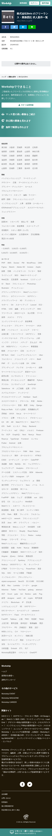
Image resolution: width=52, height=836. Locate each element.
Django (39, 405)
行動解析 (5, 552)
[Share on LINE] (32, 27)
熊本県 (27, 168)
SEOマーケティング (10, 640)
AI (13, 388)
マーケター (30, 326)
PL (25, 564)
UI (2, 284)
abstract (39, 590)
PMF (3, 363)
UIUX (39, 326)
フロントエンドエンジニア (23, 199)
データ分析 (6, 472)
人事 (21, 203)
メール (34, 485)
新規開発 (5, 510)
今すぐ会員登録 (27, 105)
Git (12, 305)
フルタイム (35, 514)
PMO (27, 619)
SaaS (35, 397)
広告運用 (14, 279)
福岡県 (4, 152)
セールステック (23, 611)
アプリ (19, 317)
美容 (39, 569)
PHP (3, 263)
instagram (20, 476)
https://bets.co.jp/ (23, 21)
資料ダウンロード (9, 680)
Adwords (38, 472)
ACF (3, 594)
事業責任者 (6, 527)
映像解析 (14, 552)
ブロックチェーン (25, 577)
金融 (13, 548)
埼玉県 (27, 147)
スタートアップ (33, 226)
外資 (33, 401)
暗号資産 (38, 598)
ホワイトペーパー (18, 296)
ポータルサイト (26, 455)
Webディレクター (30, 292)
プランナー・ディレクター (12, 187)
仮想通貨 (5, 548)
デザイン (5, 296)
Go (3, 435)
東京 (3, 585)
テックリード (23, 393)
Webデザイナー (22, 422)
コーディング (13, 460)
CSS (10, 309)
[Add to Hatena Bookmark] (23, 27)
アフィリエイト (17, 485)
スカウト (11, 317)
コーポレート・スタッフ (11, 195)
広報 (14, 182)
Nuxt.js (26, 548)
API (15, 523)
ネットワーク (34, 564)
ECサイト (13, 531)
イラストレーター (9, 405)
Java (9, 523)
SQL (3, 573)
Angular (5, 556)
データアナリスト (28, 615)
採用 (3, 317)
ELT (26, 648)
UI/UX (11, 414)
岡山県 (12, 164)
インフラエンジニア (9, 203)
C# (3, 422)
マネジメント (22, 418)
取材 (39, 271)
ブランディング (8, 367)
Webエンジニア (19, 527)
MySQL (18, 464)
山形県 (27, 152)
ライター (31, 271)
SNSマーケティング (28, 552)
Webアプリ (35, 422)
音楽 (20, 405)
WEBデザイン (11, 347)
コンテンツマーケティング (12, 321)
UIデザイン (32, 296)
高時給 (4, 414)
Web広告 (5, 279)
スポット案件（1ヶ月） (20, 230)
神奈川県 (35, 152)
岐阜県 (4, 164)
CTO (34, 388)
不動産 (29, 573)
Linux (37, 451)
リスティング (35, 279)
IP (23, 602)
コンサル (34, 439)
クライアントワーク (9, 300)
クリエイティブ (21, 359)
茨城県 (19, 147)
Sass (28, 485)
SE (21, 606)
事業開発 (34, 347)
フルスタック (7, 455)
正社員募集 (35, 234)
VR (7, 422)
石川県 (35, 168)
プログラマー (7, 627)
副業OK (5, 222)
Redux (30, 535)
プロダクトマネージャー (11, 451)
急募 (32, 222)
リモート (35, 330)
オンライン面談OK (9, 234)
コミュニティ (17, 502)
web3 (19, 598)
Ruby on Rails (7, 409)
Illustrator (5, 288)
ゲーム (23, 539)
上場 (20, 619)
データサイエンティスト (28, 182)
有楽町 (34, 619)
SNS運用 (31, 527)
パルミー (35, 523)
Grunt (9, 594)
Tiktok (41, 619)
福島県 (27, 160)
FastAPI (5, 619)
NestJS (21, 581)
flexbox (28, 594)
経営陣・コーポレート (34, 203)
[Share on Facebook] (5, 27)
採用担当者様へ (8, 676)
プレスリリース (28, 506)
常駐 (3, 535)
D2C (9, 573)
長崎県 (19, 164)
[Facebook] (22, 784)
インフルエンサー (9, 577)
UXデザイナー (30, 606)
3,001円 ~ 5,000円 (19, 249)
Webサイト (6, 506)
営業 (39, 334)
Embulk (14, 648)
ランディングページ (9, 481)
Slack (8, 284)
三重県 (19, 168)
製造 (30, 627)
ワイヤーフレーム (17, 569)
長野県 (35, 164)
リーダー (25, 585)
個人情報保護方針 (8, 806)
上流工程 (5, 623)
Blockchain (15, 602)
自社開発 (14, 489)
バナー (32, 359)
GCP (8, 435)
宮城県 (12, 168)
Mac (9, 585)
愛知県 (19, 152)
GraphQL (16, 435)
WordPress (31, 263)
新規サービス (30, 372)
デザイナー (6, 182)
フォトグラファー (9, 212)
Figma (4, 267)
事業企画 (5, 380)
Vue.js (18, 414)
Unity (32, 405)
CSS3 (4, 460)
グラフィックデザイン (10, 493)
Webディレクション (10, 544)
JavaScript (32, 384)
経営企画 (5, 376)
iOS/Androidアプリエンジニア (13, 208)
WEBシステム (7, 632)
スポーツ (16, 506)
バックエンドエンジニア (11, 178)
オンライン (19, 636)
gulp (16, 594)
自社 (41, 497)
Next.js (31, 435)
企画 (19, 443)
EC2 (40, 305)
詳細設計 (23, 627)
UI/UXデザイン (16, 564)
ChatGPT (33, 652)
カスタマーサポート (9, 401)
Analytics (19, 468)
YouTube (22, 590)
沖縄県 (12, 160)
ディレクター (7, 326)
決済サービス (7, 636)
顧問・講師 (6, 199)
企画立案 (5, 334)
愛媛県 (35, 156)
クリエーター (12, 351)
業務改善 (29, 556)
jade (35, 594)
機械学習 (31, 380)
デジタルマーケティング (11, 397)
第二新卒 (20, 510)
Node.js (5, 564)
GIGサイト (6, 716)
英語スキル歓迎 (8, 239)
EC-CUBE (30, 581)
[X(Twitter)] (29, 784)
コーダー (25, 460)
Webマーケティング (29, 275)
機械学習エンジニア (28, 544)
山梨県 (4, 168)
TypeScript (14, 439)
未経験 (4, 464)
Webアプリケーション (30, 493)
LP (28, 476)
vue (35, 497)
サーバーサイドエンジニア (12, 372)
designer (10, 598)
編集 (16, 309)
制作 (40, 552)
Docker (16, 263)
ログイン (34, 3)
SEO (16, 275)
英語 (41, 623)
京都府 (12, 156)
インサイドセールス (9, 338)
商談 (21, 640)
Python (40, 380)
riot (21, 594)
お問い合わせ (6, 798)
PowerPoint (30, 569)
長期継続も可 (33, 409)
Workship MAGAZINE (10, 698)
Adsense (5, 590)
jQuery (12, 556)
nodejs (38, 535)
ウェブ (19, 497)
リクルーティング (33, 640)
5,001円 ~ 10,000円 (9, 253)
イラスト (5, 418)
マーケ (39, 313)
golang (30, 590)
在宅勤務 (28, 497)
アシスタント (30, 300)
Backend (32, 426)
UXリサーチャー (8, 611)
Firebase (39, 430)
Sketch (11, 267)
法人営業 (31, 313)
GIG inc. (20, 822)
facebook (24, 279)
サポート (5, 305)
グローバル (24, 401)
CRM (33, 363)
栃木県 (35, 160)
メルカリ (30, 430)
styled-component (9, 581)
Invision (30, 267)
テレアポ (19, 367)
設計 (36, 627)
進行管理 (5, 485)
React (38, 435)
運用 (3, 330)
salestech (35, 611)
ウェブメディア (8, 468)
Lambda (16, 585)
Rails (9, 514)
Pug (40, 594)
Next (24, 435)
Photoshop (31, 284)
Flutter (4, 443)
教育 (26, 405)
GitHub (20, 556)
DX (28, 363)
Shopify (22, 531)
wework (17, 518)
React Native (33, 531)
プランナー (19, 326)
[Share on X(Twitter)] (14, 27)
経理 (3, 598)
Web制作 (28, 502)
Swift (9, 426)
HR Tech (5, 355)
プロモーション (36, 418)
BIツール (23, 489)
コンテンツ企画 (18, 363)
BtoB (39, 359)
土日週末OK (23, 234)
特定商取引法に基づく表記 (11, 810)
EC (24, 464)
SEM (31, 472)
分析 (39, 527)
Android (12, 443)
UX (3, 347)
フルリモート (7, 359)
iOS (3, 426)
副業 (3, 271)
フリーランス (7, 313)
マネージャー (25, 632)
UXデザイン (30, 334)
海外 (16, 455)
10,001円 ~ (24, 253)
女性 (3, 644)
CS (8, 502)
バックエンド (12, 330)
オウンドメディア (28, 309)
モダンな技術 (20, 409)
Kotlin (19, 548)
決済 (3, 523)
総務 (40, 367)
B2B (10, 464)
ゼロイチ (5, 489)
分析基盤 (5, 648)
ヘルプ (4, 671)
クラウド (14, 342)
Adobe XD (21, 267)
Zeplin (38, 267)
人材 (38, 338)
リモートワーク (17, 334)
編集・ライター (29, 195)
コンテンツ (30, 351)
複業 (15, 514)
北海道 (27, 156)
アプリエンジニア (34, 560)
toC (16, 430)
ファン (23, 535)
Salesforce (6, 388)
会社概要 (5, 794)
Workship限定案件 (9, 652)
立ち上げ (33, 342)
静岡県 (19, 156)
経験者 (4, 531)
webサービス (7, 518)
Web (31, 451)
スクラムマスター (9, 393)
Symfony (21, 560)
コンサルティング (18, 384)
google (34, 585)
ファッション (31, 376)
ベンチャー (24, 347)
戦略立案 (29, 636)
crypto (30, 598)
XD (21, 300)
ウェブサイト (25, 481)
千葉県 (4, 156)
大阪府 (12, 147)
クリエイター (12, 535)
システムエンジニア (9, 606)
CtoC (13, 355)
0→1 (42, 485)
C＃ (16, 632)
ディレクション (17, 288)
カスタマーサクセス (36, 208)
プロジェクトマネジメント (12, 447)
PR (40, 342)
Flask (17, 615)
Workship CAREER (9, 702)
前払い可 (24, 222)
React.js (5, 439)
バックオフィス (19, 271)
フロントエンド (18, 284)
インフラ (5, 342)
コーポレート (31, 367)
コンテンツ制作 (8, 476)
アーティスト (7, 430)
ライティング (7, 275)
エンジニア (24, 330)
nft (24, 598)
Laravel (33, 305)
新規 (13, 510)
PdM (25, 451)
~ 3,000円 (5, 249)
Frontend (25, 439)
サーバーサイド (29, 414)
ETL (21, 648)
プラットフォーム (27, 338)
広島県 (35, 147)
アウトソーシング (9, 560)
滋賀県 (4, 160)
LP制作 (4, 569)
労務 (9, 271)
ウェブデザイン (34, 464)
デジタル (5, 384)
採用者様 (23, 3)
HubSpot (26, 397)
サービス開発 (18, 573)
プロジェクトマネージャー (12, 191)
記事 (13, 418)
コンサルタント (17, 376)
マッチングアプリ (29, 644)
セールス (28, 187)
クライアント (24, 523)
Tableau (13, 619)
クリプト (5, 602)
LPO (3, 514)
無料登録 (45, 3)
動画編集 (33, 623)
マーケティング (29, 178)
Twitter (13, 590)
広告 (22, 351)
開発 (38, 481)
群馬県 (27, 164)
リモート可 (14, 222)
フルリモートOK (8, 226)
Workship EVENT (8, 694)
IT (8, 363)
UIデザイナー (7, 615)
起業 (27, 388)
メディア (24, 342)
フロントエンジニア (31, 518)
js (33, 481)
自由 (13, 497)
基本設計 (24, 623)
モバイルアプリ (13, 644)
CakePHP (35, 460)
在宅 (3, 502)
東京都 (4, 147)
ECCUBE (40, 581)
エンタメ (16, 426)
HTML (4, 309)
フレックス (24, 514)
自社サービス (20, 313)
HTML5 (38, 455)
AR (12, 422)
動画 (3, 351)
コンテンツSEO (32, 510)
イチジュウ (22, 652)
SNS (39, 309)
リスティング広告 (20, 472)
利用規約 (5, 802)
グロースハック (32, 468)
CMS (40, 263)
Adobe (39, 401)
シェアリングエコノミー (27, 355)
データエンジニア (18, 380)
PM (23, 263)
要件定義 (14, 623)
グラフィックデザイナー (11, 292)
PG (16, 627)
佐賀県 (19, 160)
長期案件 (5, 230)
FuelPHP (5, 497)
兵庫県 (12, 152)
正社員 (28, 602)
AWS (9, 263)
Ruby (24, 426)
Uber (41, 355)
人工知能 (19, 388)
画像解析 (35, 548)
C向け (22, 430)
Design (4, 539)
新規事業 (20, 226)
